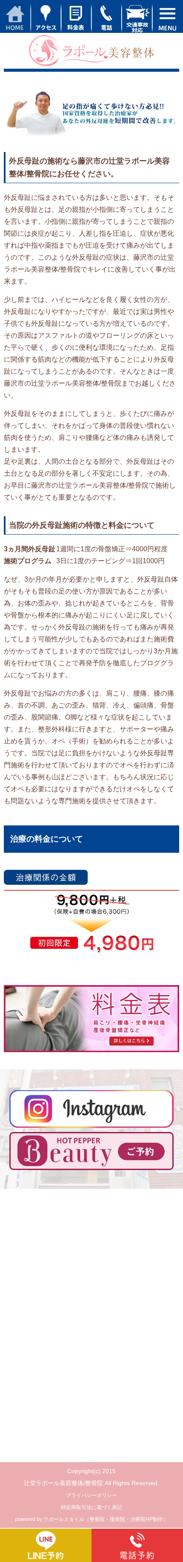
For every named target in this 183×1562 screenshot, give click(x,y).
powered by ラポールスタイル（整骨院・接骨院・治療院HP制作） (91, 1519)
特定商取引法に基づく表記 (91, 1507)
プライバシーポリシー (91, 1495)
